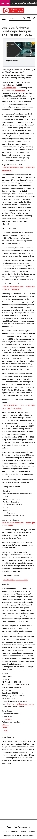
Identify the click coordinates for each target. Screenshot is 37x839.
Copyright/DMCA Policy (12, 836)
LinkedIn (5, 730)
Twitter (4, 727)
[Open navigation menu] (4, 18)
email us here (7, 719)
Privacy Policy (28, 836)
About (9, 827)
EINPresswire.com (9, 88)
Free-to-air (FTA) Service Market (15, 580)
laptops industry (21, 90)
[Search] (24, 18)
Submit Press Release (10, 831)
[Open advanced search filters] (28, 18)
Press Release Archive (22, 827)
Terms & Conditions (27, 831)
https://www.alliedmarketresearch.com (21, 704)
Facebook (5, 725)
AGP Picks (5, 3)
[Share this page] (34, 18)
